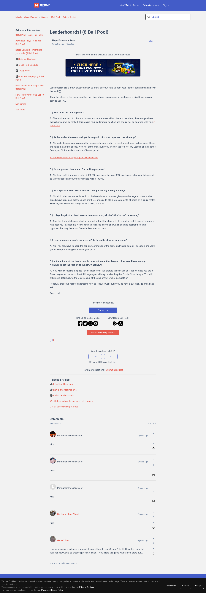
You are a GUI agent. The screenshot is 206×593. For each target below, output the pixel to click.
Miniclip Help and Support (27, 17)
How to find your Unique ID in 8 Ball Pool (30, 87)
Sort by (151, 423)
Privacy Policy (40, 590)
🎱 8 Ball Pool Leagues (27, 65)
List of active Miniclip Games (64, 406)
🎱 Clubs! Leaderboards (62, 395)
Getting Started (69, 17)
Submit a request (151, 5)
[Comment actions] (153, 448)
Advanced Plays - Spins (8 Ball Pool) (28, 42)
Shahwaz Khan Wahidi (68, 514)
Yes (95, 356)
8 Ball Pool (55, 17)
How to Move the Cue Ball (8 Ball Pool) (30, 96)
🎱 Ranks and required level (63, 390)
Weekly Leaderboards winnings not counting (71, 401)
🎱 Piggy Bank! (23, 70)
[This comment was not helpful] (153, 443)
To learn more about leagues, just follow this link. (74, 157)
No (111, 356)
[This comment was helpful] (153, 433)
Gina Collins (63, 540)
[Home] (42, 5)
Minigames (21, 104)
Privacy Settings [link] (86, 587)
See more (20, 109)
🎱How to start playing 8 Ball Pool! (30, 78)
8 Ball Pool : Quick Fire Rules (29, 35)
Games (44, 17)
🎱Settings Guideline (26, 59)
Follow (150, 41)
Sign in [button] (166, 5)
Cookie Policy (57, 590)
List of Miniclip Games (129, 5)
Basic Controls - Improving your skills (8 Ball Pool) (29, 52)
